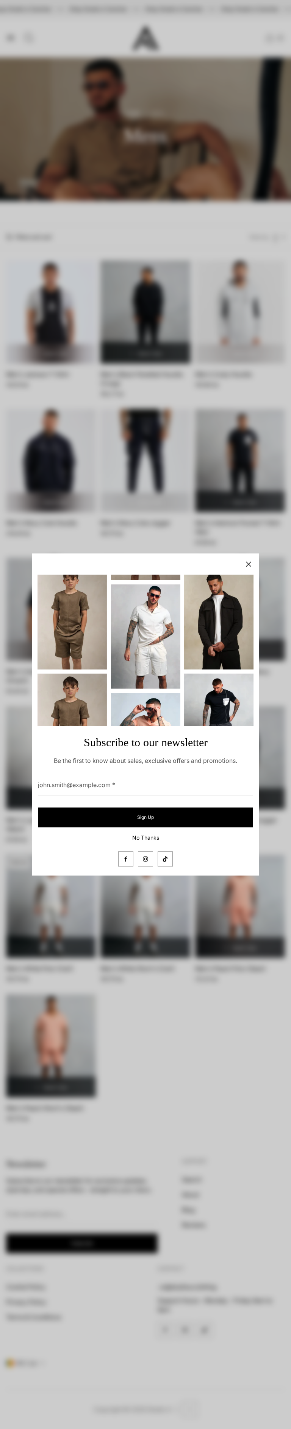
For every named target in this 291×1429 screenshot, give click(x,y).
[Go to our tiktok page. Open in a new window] (165, 858)
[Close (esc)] (248, 564)
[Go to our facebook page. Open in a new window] (125, 858)
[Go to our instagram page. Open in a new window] (145, 858)
